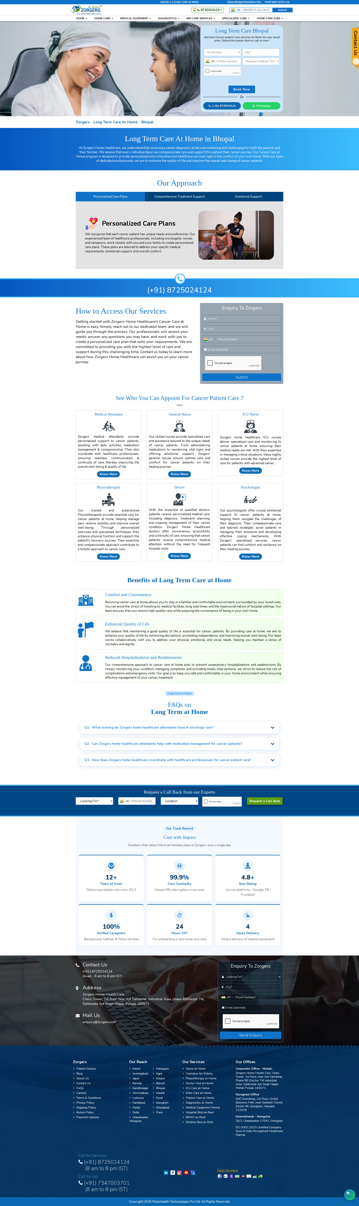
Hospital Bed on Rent (200, 1112)
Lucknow (138, 1098)
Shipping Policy (86, 1108)
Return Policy (85, 1112)
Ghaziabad (162, 1108)
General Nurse (180, 414)
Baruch (160, 1083)
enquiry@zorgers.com (244, 2)
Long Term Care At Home (114, 122)
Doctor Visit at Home (199, 1083)
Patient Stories (86, 1069)
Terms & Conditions (88, 1098)
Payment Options (87, 1117)
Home (80, 18)
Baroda (137, 1083)
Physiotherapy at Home (201, 1078)
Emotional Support (248, 196)
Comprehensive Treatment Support (179, 196)
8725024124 (210, 10)
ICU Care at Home (197, 1088)
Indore (136, 1069)
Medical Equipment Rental (203, 1108)
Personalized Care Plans (110, 196)
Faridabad (138, 1103)
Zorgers (83, 122)
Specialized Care (235, 18)
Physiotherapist (108, 487)
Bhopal (147, 122)
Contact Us (83, 1083)
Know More (108, 474)
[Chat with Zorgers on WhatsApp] (349, 1194)
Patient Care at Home (200, 1098)
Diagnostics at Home (199, 1103)
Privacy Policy (85, 1103)
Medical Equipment (134, 18)
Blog (79, 1074)
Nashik (160, 1093)
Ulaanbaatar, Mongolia (139, 1119)
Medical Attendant (108, 414)
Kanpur (160, 1078)
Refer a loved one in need (180, 2)
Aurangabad (140, 1074)
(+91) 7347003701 (106, 1185)
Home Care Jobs (269, 18)
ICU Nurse (251, 414)
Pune (159, 1112)
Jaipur (135, 1078)
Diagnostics (167, 18)
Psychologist (250, 487)
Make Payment (227, 1170)
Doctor (179, 487)
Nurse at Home (196, 1069)
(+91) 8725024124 (179, 290)
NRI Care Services (199, 18)
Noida (136, 1108)
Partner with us (277, 2)
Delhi (135, 1112)
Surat (159, 1098)
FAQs (80, 1088)
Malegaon (162, 1069)
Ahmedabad (140, 1093)
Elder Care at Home (198, 1093)
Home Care (102, 18)
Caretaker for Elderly (199, 1074)
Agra (159, 1074)
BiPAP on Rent (195, 1117)
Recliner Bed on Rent (199, 1122)
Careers (81, 1093)
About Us (82, 1078)
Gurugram (162, 1103)
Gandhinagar (140, 1088)
